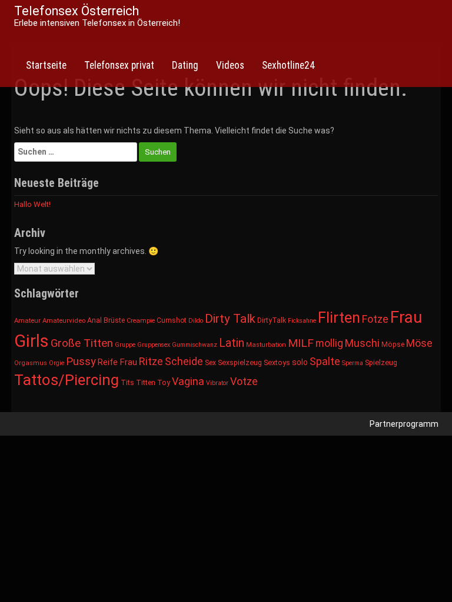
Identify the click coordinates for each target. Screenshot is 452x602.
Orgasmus (30, 363)
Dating (185, 65)
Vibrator (217, 383)
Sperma (352, 363)
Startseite (46, 65)
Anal (94, 320)
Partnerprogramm (404, 424)
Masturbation (266, 345)
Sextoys (277, 362)
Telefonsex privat (119, 65)
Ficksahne (302, 321)
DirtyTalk (271, 320)
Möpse (392, 344)
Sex (210, 363)
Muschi (362, 343)
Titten (145, 382)
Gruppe (125, 345)
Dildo (195, 321)
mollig (329, 343)
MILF (301, 343)
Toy (163, 382)
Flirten (339, 317)
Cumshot (172, 320)
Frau (406, 317)
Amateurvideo (63, 320)
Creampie (141, 321)
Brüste (114, 320)
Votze (244, 381)
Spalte (325, 361)
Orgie (56, 363)
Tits (127, 383)
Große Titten (82, 343)
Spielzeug (381, 362)
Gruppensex (153, 345)
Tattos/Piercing (66, 380)
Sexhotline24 (288, 65)
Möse (419, 343)
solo (300, 362)
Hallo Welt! (32, 204)
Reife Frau (117, 362)
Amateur (27, 320)
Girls (31, 341)
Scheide (184, 361)
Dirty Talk (230, 319)
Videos (230, 65)
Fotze (375, 319)
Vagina (188, 381)
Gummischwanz (194, 345)
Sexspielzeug (240, 362)
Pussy (81, 361)
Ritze (151, 361)
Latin (231, 343)
